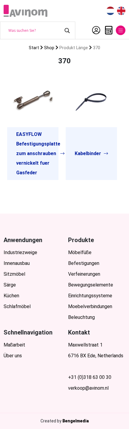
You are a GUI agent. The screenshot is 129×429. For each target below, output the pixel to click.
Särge (10, 285)
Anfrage (107, 30)
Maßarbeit (14, 345)
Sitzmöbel (14, 274)
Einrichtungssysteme (90, 295)
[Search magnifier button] (67, 30)
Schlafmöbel (17, 306)
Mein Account (94, 30)
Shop (49, 47)
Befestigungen (83, 263)
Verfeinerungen (84, 274)
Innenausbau (17, 263)
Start (34, 47)
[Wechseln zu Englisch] (121, 11)
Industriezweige (20, 252)
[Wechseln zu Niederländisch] (110, 11)
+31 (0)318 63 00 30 (89, 377)
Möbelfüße (80, 252)
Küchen (11, 295)
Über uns (13, 355)
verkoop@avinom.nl (88, 388)
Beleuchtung (81, 317)
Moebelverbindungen (90, 306)
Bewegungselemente (90, 285)
